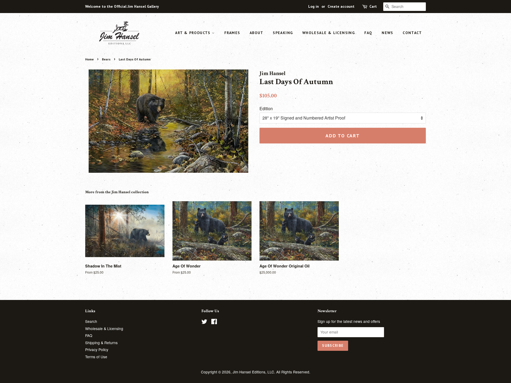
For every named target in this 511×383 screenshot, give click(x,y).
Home (89, 59)
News (387, 32)
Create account (341, 6)
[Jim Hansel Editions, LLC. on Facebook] (214, 322)
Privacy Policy (96, 349)
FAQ (368, 32)
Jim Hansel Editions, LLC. (254, 371)
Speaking (283, 32)
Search (91, 321)
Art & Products (193, 32)
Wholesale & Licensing (328, 32)
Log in (313, 6)
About (256, 32)
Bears (106, 59)
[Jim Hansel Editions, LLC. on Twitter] (204, 322)
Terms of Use (96, 356)
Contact (412, 32)
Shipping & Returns (101, 342)
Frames (232, 32)
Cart (373, 6)
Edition (266, 108)
